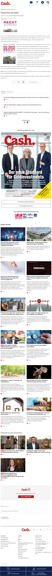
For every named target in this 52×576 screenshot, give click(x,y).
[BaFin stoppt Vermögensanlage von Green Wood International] (39, 304)
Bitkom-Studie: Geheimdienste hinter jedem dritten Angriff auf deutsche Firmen (38, 278)
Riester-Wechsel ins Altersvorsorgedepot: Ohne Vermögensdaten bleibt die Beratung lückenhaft (12, 476)
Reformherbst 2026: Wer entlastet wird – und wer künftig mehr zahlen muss (12, 313)
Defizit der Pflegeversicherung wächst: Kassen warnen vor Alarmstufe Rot (26, 97)
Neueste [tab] (3, 91)
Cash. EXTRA (38, 537)
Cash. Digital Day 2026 (40, 541)
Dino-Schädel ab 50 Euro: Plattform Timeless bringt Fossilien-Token (37, 381)
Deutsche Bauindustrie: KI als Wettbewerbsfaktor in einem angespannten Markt (10, 244)
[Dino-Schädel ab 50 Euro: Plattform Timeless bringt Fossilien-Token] (39, 372)
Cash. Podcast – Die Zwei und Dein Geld (43, 553)
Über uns (20, 554)
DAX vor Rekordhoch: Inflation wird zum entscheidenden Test (22, 105)
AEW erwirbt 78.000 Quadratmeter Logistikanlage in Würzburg (37, 243)
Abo (19, 537)
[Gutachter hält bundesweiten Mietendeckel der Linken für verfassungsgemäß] (13, 268)
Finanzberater (4, 539)
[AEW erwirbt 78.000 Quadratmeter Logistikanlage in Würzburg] (39, 234)
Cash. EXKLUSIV (38, 539)
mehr (7, 99)
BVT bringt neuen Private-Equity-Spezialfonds (37, 346)
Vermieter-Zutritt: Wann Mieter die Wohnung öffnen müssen (12, 451)
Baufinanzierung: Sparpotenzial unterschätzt (10, 413)
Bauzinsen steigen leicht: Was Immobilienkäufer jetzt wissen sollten (38, 451)
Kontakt (20, 547)
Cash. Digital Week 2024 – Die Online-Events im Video (41, 543)
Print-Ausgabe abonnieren (26, 206)
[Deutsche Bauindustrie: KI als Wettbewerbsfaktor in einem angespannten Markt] (13, 234)
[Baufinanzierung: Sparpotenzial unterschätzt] (13, 404)
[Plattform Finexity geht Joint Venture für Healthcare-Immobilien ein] (39, 404)
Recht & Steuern (4, 546)
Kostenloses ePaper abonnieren (26, 201)
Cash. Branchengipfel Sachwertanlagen (40, 548)
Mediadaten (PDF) (22, 551)
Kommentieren (33, 82)
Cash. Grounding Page (23, 558)
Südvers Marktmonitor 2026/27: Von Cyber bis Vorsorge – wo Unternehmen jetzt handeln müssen (26, 113)
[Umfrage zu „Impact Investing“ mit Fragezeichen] (13, 372)
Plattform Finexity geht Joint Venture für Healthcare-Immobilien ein (38, 413)
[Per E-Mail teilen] (23, 82)
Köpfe (2, 548)
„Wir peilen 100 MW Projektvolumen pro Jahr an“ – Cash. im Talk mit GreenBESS (13, 346)
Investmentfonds (5, 541)
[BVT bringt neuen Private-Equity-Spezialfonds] (39, 337)
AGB (19, 541)
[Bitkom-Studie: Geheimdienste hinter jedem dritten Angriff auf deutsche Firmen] (39, 268)
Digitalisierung (4, 544)
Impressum (20, 546)
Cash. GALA (37, 546)
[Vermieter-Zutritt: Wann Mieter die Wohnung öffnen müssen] (13, 442)
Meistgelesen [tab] (9, 91)
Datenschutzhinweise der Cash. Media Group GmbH (25, 543)
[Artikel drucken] (18, 82)
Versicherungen (4, 537)
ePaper (19, 539)
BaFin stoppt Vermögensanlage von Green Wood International (37, 313)
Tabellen (20, 556)
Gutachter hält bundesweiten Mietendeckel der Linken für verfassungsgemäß (10, 278)
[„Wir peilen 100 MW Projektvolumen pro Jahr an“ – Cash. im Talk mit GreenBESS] (13, 337)
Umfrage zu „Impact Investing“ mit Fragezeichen (11, 381)
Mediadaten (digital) (23, 549)
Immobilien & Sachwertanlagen (8, 543)
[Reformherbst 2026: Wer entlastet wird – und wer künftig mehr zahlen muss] (13, 304)
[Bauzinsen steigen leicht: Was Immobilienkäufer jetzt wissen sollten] (39, 442)
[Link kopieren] (14, 82)
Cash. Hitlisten (38, 550)
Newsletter (20, 552)
